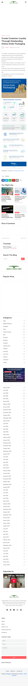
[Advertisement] (14, 19)
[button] (2, 2)
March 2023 (14, 501)
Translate (14, 248)
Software (14, 337)
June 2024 (14, 459)
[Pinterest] (13, 180)
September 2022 (14, 515)
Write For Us (5, 627)
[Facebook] (3, 180)
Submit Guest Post (6, 629)
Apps (14, 321)
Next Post (23, 238)
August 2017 (14, 526)
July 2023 (14, 490)
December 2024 (14, 443)
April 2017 (14, 534)
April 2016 (14, 559)
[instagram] (17, 610)
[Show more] (20, 180)
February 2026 (14, 404)
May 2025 (14, 429)
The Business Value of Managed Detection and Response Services (20, 199)
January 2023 (14, 506)
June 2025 (14, 426)
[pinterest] (21, 610)
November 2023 (14, 479)
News (14, 329)
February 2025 (14, 437)
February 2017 (14, 540)
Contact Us (4, 632)
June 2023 (14, 492)
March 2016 (14, 562)
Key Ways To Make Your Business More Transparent (20, 216)
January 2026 (14, 407)
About (3, 624)
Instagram (14, 326)
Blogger (9, 674)
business (8, 35)
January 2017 (14, 542)
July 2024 (14, 457)
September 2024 (14, 451)
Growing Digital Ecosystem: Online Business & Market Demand (6, 199)
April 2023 (14, 498)
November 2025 (14, 412)
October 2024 (14, 448)
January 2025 (14, 440)
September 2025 (14, 418)
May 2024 (14, 462)
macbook (14, 348)
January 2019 (14, 520)
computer (14, 343)
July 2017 (14, 528)
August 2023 (14, 487)
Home (3, 35)
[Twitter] (6, 180)
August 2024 (14, 454)
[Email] (17, 180)
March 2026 (14, 401)
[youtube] (14, 610)
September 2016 (14, 545)
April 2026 (14, 398)
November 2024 (14, 445)
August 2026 (14, 387)
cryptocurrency (14, 346)
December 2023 (14, 476)
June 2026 (14, 393)
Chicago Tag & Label (18, 170)
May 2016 (14, 556)
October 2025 (14, 415)
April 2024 (14, 465)
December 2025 (14, 409)
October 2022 (14, 512)
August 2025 (14, 421)
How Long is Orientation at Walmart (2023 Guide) (7, 216)
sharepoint (14, 359)
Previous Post (5, 238)
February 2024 (14, 470)
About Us (12, 671)
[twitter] (10, 610)
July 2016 (14, 551)
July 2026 (14, 390)
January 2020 (14, 517)
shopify (14, 362)
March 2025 (14, 434)
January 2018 (14, 523)
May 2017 (14, 531)
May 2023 (14, 495)
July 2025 (14, 423)
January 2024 (14, 473)
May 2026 (14, 396)
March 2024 (14, 468)
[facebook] (7, 610)
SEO (14, 334)
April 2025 (14, 432)
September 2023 (14, 484)
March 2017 (14, 537)
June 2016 (14, 553)
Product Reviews (14, 332)
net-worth (14, 354)
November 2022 (14, 509)
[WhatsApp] (10, 180)
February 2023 (14, 504)
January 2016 (14, 564)
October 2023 (14, 481)
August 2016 (14, 548)
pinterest (14, 357)
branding (14, 340)
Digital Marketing (14, 323)
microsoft (14, 351)
